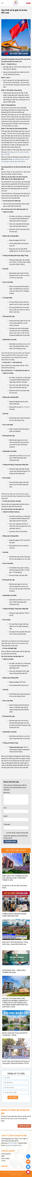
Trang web (7, 824)
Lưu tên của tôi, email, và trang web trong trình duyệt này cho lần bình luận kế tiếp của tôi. (16, 835)
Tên (5, 808)
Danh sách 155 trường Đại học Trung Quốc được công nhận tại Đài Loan (15, 943)
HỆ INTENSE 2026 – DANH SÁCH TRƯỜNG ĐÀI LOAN (14, 971)
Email (6, 816)
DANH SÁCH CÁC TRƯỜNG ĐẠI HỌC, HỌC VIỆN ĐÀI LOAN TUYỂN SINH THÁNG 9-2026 (15, 878)
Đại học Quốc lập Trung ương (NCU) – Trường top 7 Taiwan (15, 1034)
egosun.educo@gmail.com (13, 1145)
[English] (27, 3)
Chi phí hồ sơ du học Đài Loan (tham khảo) (14, 887)
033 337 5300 (12, 1143)
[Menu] (2, 3)
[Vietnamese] (29, 3)
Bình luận (7, 792)
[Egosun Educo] (15, 3)
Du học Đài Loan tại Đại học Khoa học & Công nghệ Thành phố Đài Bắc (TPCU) (16, 1062)
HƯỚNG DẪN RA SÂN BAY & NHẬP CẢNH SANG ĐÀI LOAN (14, 915)
